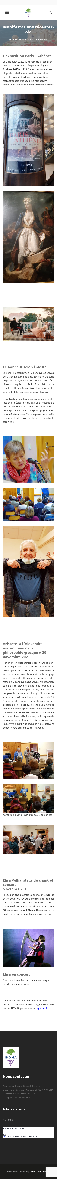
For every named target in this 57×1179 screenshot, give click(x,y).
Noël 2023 (8, 1119)
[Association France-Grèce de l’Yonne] (28, 12)
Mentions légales (40, 1171)
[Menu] (7, 12)
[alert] (28, 1136)
